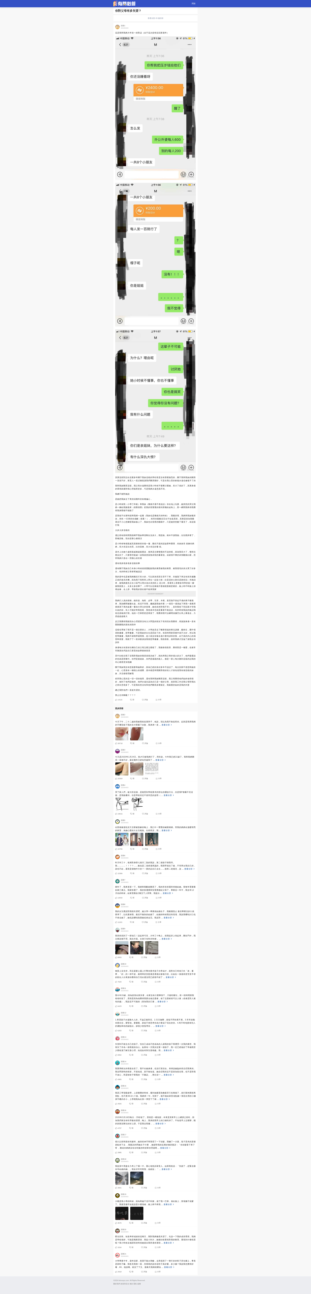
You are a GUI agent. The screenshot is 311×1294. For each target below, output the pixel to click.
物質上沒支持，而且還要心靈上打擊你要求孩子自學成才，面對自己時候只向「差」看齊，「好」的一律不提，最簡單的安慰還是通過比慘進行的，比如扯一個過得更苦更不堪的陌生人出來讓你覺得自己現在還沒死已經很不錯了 (155, 974)
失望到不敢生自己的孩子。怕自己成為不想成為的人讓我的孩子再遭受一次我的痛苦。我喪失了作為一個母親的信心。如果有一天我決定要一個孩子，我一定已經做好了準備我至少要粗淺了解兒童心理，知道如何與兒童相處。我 (155, 1047)
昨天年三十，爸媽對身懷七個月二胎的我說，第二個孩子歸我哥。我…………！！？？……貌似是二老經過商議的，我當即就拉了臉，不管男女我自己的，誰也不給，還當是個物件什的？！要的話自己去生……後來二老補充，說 (155, 866)
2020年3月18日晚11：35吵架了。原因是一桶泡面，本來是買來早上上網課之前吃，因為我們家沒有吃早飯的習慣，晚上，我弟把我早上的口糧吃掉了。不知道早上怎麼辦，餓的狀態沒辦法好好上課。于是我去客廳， (155, 1120)
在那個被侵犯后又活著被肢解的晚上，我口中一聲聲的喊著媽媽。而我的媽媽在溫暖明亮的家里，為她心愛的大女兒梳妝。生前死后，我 (155, 828)
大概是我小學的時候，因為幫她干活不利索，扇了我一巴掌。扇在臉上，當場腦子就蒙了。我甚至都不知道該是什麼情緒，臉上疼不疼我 (154, 1202)
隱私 (135, 1284)
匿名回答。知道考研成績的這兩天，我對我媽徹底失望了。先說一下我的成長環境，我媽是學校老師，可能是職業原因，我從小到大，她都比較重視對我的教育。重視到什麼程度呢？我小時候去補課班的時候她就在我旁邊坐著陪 (155, 1239)
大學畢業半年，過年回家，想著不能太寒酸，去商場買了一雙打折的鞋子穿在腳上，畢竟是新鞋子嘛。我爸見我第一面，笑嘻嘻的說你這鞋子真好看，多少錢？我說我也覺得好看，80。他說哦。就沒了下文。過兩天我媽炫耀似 (155, 1264)
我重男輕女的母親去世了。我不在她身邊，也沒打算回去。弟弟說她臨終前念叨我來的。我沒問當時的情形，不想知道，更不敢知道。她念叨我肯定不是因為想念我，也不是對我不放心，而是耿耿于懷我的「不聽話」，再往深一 (155, 1071)
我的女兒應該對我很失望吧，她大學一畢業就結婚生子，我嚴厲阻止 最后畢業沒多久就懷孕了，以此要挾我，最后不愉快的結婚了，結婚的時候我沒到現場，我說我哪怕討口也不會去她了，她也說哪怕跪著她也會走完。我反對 (155, 914)
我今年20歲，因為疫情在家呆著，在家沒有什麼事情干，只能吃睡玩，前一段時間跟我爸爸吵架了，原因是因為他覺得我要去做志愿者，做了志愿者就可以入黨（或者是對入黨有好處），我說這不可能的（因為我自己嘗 (155, 998)
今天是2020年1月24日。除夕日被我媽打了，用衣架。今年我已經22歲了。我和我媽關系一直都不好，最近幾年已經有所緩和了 (154, 758)
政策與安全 (125, 1284)
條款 (131, 1284)
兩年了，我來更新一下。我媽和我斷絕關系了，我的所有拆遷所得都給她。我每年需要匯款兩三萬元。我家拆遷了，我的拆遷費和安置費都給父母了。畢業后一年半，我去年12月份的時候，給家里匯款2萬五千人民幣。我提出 (155, 890)
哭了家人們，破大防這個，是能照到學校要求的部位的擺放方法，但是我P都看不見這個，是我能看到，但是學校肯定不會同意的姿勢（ (154, 793)
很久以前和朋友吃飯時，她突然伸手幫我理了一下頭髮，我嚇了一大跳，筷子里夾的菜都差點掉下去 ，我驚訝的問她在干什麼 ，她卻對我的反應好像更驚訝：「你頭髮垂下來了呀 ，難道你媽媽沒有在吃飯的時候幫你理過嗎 (155, 1145)
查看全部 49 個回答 (155, 18)
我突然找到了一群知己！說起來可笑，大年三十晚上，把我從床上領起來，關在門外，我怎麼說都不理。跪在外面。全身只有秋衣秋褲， (155, 937)
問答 (194, 4)
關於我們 (116, 1284)
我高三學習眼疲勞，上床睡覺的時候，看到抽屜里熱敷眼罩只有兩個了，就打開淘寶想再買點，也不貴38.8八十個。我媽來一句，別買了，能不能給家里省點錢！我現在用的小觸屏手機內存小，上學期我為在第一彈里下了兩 (155, 1096)
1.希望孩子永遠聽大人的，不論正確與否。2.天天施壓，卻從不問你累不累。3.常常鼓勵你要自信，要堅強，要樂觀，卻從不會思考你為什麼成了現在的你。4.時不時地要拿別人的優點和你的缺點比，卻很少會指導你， (155, 1023)
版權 (139, 1284)
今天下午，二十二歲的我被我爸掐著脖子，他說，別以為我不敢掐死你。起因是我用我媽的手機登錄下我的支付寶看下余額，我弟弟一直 (155, 723)
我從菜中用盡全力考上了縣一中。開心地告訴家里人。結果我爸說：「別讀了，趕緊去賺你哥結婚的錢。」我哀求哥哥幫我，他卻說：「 (155, 1167)
